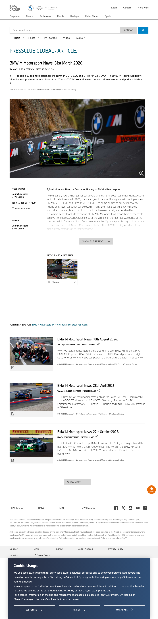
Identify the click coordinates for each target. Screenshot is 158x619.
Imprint (58, 548)
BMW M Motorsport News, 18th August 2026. (87, 339)
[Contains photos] (13, 368)
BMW (41, 508)
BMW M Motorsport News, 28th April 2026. (86, 385)
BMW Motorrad (88, 508)
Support (14, 548)
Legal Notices (85, 548)
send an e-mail (22, 208)
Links (37, 548)
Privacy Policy (115, 548)
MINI (61, 508)
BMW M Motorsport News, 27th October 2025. (88, 431)
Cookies (14, 554)
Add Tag (128, 30)
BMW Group (16, 508)
